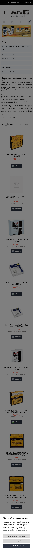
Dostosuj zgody (16, 541)
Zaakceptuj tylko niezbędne (16, 536)
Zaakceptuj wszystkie (16, 545)
